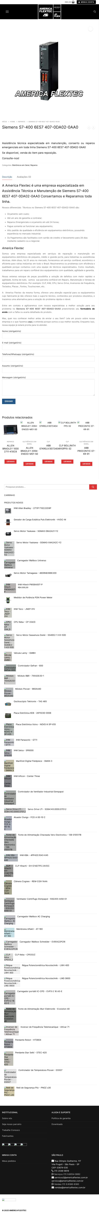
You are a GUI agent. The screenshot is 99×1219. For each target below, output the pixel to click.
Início (4, 122)
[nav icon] (7, 11)
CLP (48, 442)
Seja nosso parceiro (11, 1124)
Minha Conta (87, 2)
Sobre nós (7, 1118)
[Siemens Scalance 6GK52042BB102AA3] (93, 128)
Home (12, 122)
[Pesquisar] (93, 487)
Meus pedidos (9, 1161)
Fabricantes (7, 1136)
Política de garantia (61, 1118)
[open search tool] (95, 12)
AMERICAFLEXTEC (81, 1199)
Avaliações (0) (24, 177)
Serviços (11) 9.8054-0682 (67, 1174)
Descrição (7, 177)
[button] (90, 29)
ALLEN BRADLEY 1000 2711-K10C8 (10, 448)
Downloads (57, 1124)
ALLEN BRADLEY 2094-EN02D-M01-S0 (29, 450)
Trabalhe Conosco (11, 1130)
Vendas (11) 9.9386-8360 (66, 1184)
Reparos (21, 122)
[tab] (7, 177)
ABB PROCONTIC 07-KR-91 (86, 450)
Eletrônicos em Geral (20, 165)
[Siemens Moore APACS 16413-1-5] (88, 128)
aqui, (30, 321)
